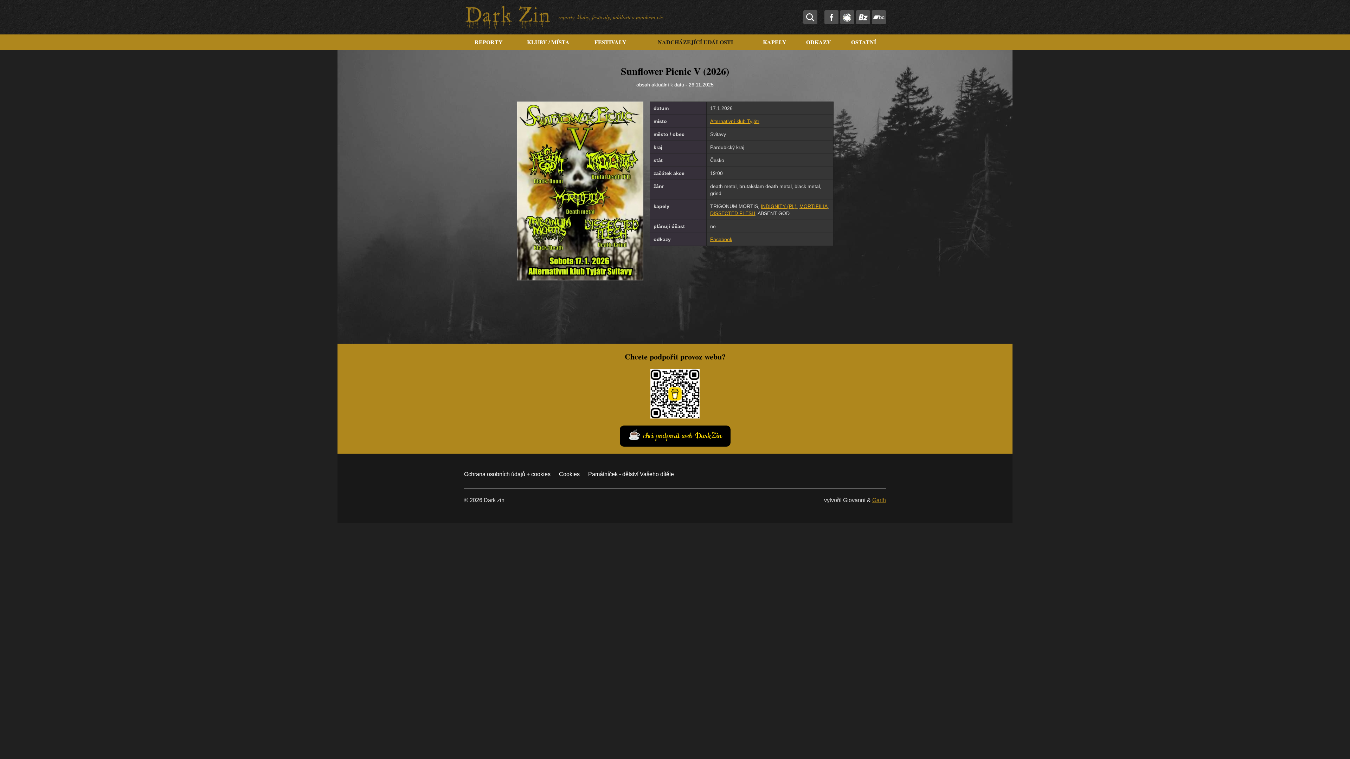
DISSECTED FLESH (732, 213)
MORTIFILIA (813, 206)
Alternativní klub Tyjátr (734, 121)
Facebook (721, 239)
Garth (879, 500)
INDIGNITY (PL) (779, 206)
